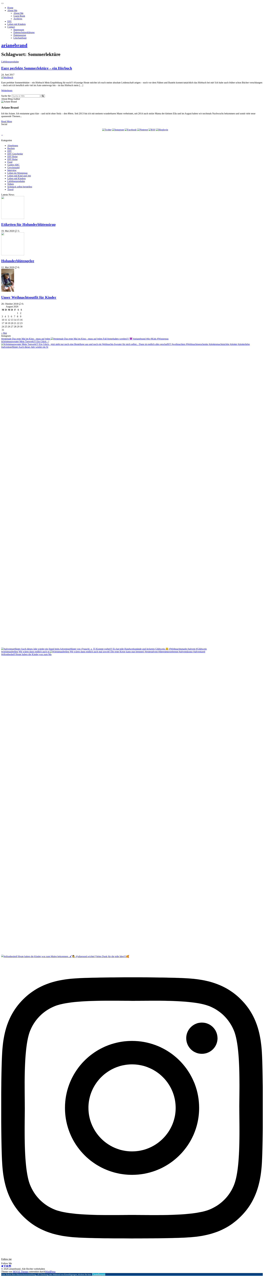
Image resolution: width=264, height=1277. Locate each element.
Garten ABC (13, 164)
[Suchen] (43, 96)
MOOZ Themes (20, 1271)
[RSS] (152, 129)
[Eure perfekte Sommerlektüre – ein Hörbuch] (7, 77)
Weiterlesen (6, 90)
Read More (6, 121)
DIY (9, 21)
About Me (12, 10)
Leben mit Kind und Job (19, 175)
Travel (10, 189)
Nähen (10, 184)
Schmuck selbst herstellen (19, 186)
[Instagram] (118, 129)
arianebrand (14, 45)
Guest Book (19, 16)
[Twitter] (107, 129)
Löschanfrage (20, 38)
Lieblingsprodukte (10, 61)
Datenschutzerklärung (24, 32)
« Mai (4, 333)
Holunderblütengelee (17, 261)
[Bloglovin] (162, 129)
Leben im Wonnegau (17, 173)
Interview (11, 170)
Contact (11, 27)
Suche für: (6, 96)
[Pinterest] (142, 129)
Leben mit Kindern (16, 24)
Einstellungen (98, 1274)
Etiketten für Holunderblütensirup (28, 224)
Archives (17, 18)
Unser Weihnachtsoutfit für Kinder (28, 297)
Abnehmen (12, 145)
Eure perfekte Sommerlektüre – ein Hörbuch (36, 68)
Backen (11, 148)
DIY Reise (12, 156)
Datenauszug (19, 35)
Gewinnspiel (13, 167)
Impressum (18, 29)
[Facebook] (130, 129)
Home (10, 7)
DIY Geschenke (15, 153)
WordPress (50, 1271)
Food (9, 162)
